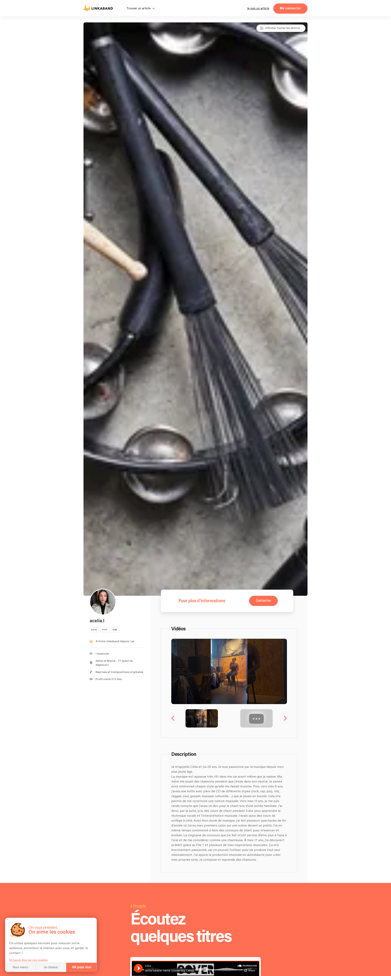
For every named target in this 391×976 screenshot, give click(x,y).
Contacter (263, 600)
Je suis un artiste (258, 8)
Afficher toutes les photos (282, 28)
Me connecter (290, 8)
